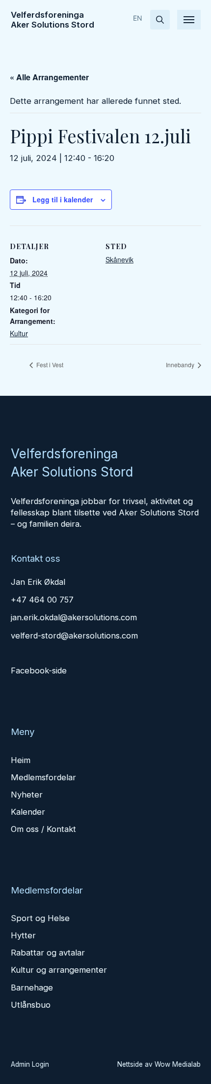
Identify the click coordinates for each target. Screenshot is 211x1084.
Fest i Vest (49, 364)
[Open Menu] (189, 20)
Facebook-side (39, 670)
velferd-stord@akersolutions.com (74, 635)
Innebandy (181, 364)
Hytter (23, 935)
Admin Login (30, 1064)
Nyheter (27, 794)
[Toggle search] (160, 20)
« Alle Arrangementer (49, 77)
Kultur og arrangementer (59, 970)
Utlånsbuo (31, 1005)
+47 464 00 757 (42, 600)
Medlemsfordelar (43, 777)
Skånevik (119, 259)
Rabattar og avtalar (48, 952)
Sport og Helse (40, 918)
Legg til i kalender (62, 199)
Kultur (19, 333)
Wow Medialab (178, 1064)
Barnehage (32, 987)
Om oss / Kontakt (43, 829)
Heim (20, 760)
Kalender (28, 812)
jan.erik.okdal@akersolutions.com (74, 617)
